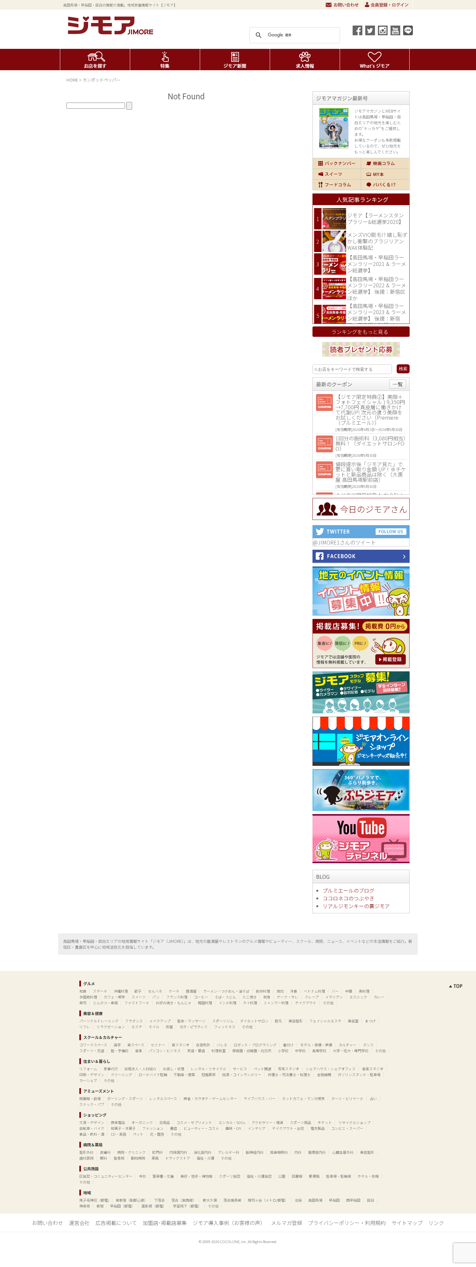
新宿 (100, 1205)
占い (373, 1098)
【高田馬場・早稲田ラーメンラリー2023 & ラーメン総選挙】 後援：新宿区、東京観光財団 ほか (376, 315)
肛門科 (157, 1152)
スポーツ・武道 (91, 1050)
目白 (370, 1200)
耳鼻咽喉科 (279, 1152)
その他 (328, 1002)
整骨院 (119, 1158)
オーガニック (142, 1122)
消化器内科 (202, 1152)
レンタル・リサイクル (208, 1068)
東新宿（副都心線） (132, 1200)
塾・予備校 (120, 1050)
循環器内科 (317, 1152)
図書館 (297, 1176)
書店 (173, 1128)
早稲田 (334, 1200)
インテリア (257, 1128)
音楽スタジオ (372, 1068)
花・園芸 (157, 1134)
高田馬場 (315, 1200)
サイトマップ (407, 1223)
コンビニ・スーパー (347, 1128)
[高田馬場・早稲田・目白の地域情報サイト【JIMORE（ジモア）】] (111, 32)
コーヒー (201, 996)
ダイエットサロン (254, 1020)
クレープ (312, 996)
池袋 (298, 1200)
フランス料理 (176, 996)
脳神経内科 (255, 1152)
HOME (72, 80)
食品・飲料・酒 (91, 1134)
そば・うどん (225, 996)
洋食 (293, 991)
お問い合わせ (342, 5)
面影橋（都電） (154, 1205)
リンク (436, 1223)
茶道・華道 (196, 1050)
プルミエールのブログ (348, 890)
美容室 (353, 1020)
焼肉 (280, 991)
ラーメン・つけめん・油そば (226, 991)
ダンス (368, 1044)
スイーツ (337, 174)
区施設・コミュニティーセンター (105, 1176)
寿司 (82, 1002)
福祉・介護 (205, 1158)
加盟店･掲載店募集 (165, 1223)
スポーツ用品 (300, 1122)
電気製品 (318, 1128)
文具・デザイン (91, 1122)
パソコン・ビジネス (165, 1050)
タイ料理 (250, 1002)
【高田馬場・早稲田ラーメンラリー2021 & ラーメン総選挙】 (376, 263)
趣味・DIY (233, 1128)
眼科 (103, 1158)
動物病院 (138, 1158)
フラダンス (134, 1020)
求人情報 (305, 59)
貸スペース (135, 1044)
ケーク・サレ (287, 996)
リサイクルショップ (354, 1122)
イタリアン (334, 996)
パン (156, 996)
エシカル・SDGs (232, 1122)
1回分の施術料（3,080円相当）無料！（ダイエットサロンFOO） (370, 443)
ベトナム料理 (314, 991)
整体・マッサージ (191, 1020)
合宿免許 (203, 1044)
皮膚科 (105, 1152)
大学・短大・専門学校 (350, 1050)
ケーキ (174, 991)
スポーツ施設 (229, 1176)
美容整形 (296, 1020)
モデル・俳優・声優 (316, 1044)
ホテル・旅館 (368, 1176)
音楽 (138, 1050)
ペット (138, 1134)
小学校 (283, 1050)
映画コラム (385, 163)
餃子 (138, 991)
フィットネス (224, 1026)
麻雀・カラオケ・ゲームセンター (210, 1098)
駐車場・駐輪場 (338, 1176)
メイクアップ (160, 1020)
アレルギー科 (228, 1152)
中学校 (300, 1050)
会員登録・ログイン (387, 5)
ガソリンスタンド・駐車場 (359, 1074)
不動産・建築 (184, 1074)
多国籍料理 (88, 996)
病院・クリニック (131, 1152)
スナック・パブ (91, 1104)
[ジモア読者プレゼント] (361, 357)
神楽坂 (84, 1205)
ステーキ (100, 991)
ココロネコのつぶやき (348, 898)
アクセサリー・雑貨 (267, 1122)
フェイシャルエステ (325, 1020)
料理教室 (218, 1050)
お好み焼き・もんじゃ (173, 1002)
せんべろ (155, 991)
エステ (136, 1026)
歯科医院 (86, 1158)
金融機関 (324, 1074)
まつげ (370, 1020)
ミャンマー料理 (276, 1002)
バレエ (222, 1044)
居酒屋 (191, 991)
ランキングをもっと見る (359, 332)
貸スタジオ (180, 1044)
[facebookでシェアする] (357, 30)
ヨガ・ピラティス (193, 1026)
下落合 (159, 1200)
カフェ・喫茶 (114, 996)
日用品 (164, 1122)
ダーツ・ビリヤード (347, 1098)
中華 (348, 991)
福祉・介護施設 (259, 1176)
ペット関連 (262, 1068)
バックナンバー (337, 163)
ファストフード (136, 1002)
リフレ (84, 1026)
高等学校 (319, 1050)
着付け (288, 1044)
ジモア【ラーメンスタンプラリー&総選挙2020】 (375, 218)
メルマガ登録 (286, 1223)
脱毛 (278, 1020)
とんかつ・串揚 (105, 1002)
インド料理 (227, 1002)
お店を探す (95, 59)
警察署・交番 (163, 1176)
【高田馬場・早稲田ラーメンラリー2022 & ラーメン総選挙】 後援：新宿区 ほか (376, 288)
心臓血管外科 (343, 1152)
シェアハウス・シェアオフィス (331, 1068)
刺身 (266, 996)
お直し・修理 (173, 1068)
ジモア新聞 (235, 59)
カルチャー (348, 1044)
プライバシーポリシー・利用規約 (347, 1223)
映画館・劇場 (90, 1098)
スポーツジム (222, 1020)
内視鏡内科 (178, 1152)
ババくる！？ (385, 185)
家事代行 (111, 1068)
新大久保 (210, 1200)
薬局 (155, 1158)
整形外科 (86, 1152)
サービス (240, 1068)
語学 (117, 1044)
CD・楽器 (118, 1134)
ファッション (153, 1128)
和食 (82, 991)
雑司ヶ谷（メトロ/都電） (268, 1200)
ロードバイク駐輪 (153, 1074)
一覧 (397, 384)
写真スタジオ (288, 1068)
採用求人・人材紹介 (140, 1068)
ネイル (154, 1026)
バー (335, 991)
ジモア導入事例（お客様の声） (229, 1223)
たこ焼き (250, 996)
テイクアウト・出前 (288, 1128)
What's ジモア (375, 59)
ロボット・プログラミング (255, 1044)
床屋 (169, 1026)
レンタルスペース (163, 1098)
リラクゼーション (110, 1026)
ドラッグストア (177, 1158)
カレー (379, 996)
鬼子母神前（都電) (94, 1200)
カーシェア (88, 1080)
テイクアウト (305, 1002)
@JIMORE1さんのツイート (344, 542)
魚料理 (364, 991)
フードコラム (337, 185)
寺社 (142, 1176)
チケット (325, 1122)
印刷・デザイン (91, 1074)
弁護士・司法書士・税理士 (289, 1074)
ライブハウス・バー (260, 1098)
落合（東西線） (183, 1200)
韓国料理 (205, 1002)
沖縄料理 (121, 991)
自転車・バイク (91, 1128)
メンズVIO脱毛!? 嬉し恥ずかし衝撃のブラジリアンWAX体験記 (377, 241)
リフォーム (88, 1068)
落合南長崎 (232, 1200)
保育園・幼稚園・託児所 (251, 1050)
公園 (281, 1176)
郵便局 (314, 1176)
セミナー (158, 1044)
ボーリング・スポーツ (125, 1098)
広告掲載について (116, 1223)
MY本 (385, 174)
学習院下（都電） (187, 1205)
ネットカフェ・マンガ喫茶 (303, 1098)
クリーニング (121, 1074)
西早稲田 (353, 1200)
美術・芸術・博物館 (196, 1176)
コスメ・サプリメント (194, 1122)
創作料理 (263, 991)
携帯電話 (118, 1122)
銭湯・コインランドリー (241, 1074)
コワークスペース (93, 1044)
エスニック (358, 996)
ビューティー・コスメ (201, 1128)
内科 (297, 1152)
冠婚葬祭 (208, 1074)
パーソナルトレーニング (99, 1020)
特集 (165, 59)
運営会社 (79, 1223)
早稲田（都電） (122, 1205)
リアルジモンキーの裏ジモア (356, 906)
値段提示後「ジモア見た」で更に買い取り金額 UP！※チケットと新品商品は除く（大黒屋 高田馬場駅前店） (370, 471)
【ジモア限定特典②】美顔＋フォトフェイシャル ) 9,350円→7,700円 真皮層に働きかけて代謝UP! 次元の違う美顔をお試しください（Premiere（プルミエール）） (370, 409)
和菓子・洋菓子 (123, 1128)
